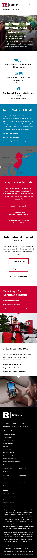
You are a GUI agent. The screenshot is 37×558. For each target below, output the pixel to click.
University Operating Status (9, 494)
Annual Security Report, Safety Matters (12, 496)
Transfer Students (7, 437)
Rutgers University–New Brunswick (11, 461)
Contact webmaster (27, 554)
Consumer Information (8, 502)
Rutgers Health (17, 426)
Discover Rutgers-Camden (11, 133)
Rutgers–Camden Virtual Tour (12, 364)
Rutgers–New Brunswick (18, 276)
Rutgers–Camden (19, 261)
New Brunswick (6, 426)
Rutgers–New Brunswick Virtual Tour (14, 371)
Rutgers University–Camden (10, 455)
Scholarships (6, 483)
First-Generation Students (9, 434)
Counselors (5, 446)
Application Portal (7, 471)
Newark (23, 423)
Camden (15, 423)
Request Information (8, 468)
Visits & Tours (6, 475)
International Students (8, 440)
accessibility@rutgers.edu (11, 539)
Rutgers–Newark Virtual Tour (12, 368)
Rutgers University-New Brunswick (14, 308)
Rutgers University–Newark (9, 458)
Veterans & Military (7, 449)
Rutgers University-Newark (11, 304)
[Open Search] (30, 5)
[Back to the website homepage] (10, 5)
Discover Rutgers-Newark (11, 137)
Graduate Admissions (24, 483)
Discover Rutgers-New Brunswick (13, 141)
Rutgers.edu (6, 423)
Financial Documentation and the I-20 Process (18, 221)
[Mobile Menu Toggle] (34, 5)
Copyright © (7, 552)
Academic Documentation (18, 206)
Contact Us (5, 486)
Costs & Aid (5, 478)
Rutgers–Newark (18, 269)
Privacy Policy (6, 499)
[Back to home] (16, 415)
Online (27, 426)
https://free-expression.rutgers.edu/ (20, 548)
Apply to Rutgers (23, 468)
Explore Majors (22, 475)
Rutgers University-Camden (11, 300)
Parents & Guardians (8, 443)
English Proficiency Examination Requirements (18, 213)
